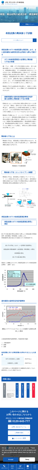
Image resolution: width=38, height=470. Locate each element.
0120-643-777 (21, 421)
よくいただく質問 (20, 438)
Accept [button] (10, 459)
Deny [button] (27, 459)
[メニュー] (34, 466)
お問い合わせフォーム (19, 427)
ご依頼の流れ (19, 432)
